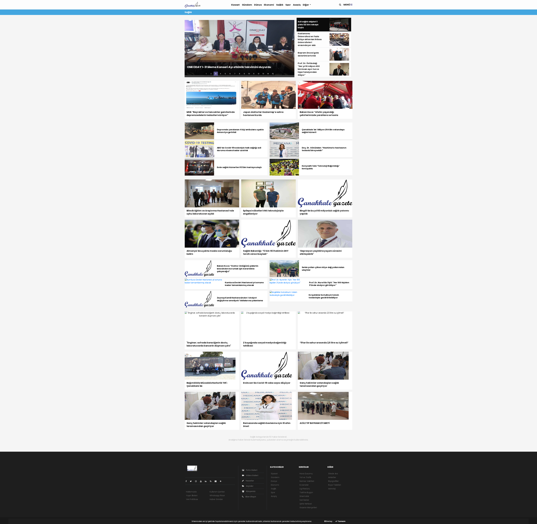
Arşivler (249, 486)
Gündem (247, 4)
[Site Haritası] (217, 481)
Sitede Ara (333, 473)
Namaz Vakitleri (307, 481)
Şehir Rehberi (306, 503)
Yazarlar (249, 480)
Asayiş (297, 4)
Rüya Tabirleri (334, 484)
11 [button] (254, 73)
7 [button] (234, 73)
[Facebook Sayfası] (187, 481)
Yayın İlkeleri (191, 495)
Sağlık (279, 4)
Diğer (306, 4)
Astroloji (331, 488)
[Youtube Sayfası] (202, 481)
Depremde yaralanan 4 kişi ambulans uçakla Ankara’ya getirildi (240, 131)
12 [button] (258, 73)
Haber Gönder (216, 499)
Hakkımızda (191, 491)
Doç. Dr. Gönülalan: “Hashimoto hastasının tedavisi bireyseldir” (324, 149)
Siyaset (235, 4)
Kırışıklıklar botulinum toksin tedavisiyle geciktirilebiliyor (324, 296)
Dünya (258, 4)
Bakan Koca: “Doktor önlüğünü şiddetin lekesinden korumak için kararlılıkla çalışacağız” (237, 269)
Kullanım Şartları (217, 491)
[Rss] (212, 481)
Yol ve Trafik (305, 477)
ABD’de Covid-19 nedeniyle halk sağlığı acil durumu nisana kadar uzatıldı (239, 149)
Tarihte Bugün (306, 492)
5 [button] (225, 73)
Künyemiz (250, 491)
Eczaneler (304, 484)
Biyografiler (333, 481)
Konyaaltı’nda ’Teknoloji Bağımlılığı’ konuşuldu (321, 167)
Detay (329, 521)
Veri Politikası (192, 499)
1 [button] (206, 73)
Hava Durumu (306, 473)
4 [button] (220, 73)
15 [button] (273, 73)
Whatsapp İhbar (217, 495)
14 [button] (268, 73)
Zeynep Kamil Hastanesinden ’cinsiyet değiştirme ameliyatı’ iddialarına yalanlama (240, 299)
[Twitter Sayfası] (192, 481)
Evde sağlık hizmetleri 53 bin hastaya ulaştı (239, 167)
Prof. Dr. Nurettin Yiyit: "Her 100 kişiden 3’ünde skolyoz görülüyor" (329, 284)
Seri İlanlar (304, 500)
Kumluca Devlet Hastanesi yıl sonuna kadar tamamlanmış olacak (244, 284)
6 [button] (230, 73)
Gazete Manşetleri (308, 507)
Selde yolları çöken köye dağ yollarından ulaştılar (323, 268)
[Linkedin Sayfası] (207, 481)
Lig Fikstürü (305, 488)
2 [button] (210, 73)
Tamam (341, 521)
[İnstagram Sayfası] (197, 481)
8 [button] (239, 73)
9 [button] (244, 73)
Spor (288, 4)
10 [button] (249, 73)
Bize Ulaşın (250, 496)
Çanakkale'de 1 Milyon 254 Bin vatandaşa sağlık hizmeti (323, 131)
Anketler (332, 477)
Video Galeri (251, 475)
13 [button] (263, 73)
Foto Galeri (251, 470)
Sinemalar (304, 496)
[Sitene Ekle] (222, 481)
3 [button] (215, 73)
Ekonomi (269, 4)
